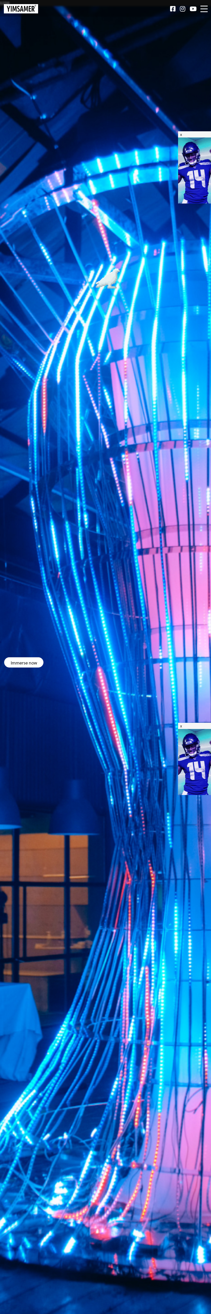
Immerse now (24, 662)
